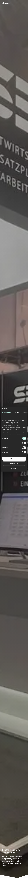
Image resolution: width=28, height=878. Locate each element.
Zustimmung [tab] (6, 412)
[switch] (24, 443)
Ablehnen (14, 468)
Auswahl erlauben (14, 463)
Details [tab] (16, 412)
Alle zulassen (14, 459)
